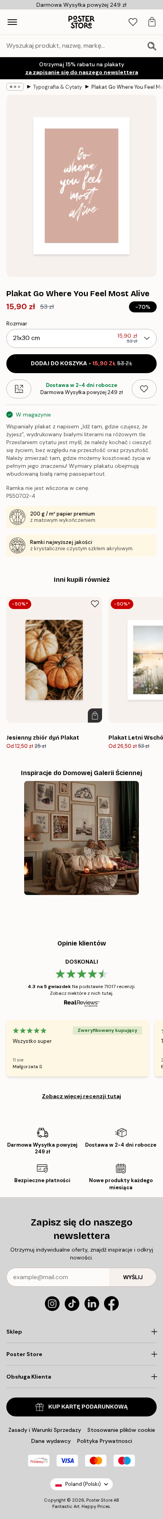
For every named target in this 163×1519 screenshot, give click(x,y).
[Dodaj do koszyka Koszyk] (95, 715)
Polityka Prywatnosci (104, 1440)
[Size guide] (18, 388)
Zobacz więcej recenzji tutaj (81, 1096)
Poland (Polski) (83, 1484)
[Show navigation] (12, 22)
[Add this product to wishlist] (144, 388)
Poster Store (99, 1500)
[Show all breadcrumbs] (15, 87)
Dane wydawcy (51, 1440)
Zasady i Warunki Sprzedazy (44, 1429)
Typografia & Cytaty (57, 87)
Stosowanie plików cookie (121, 1429)
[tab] (132, 22)
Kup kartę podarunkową (88, 1406)
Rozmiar (16, 323)
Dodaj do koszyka (81, 363)
